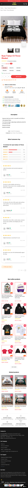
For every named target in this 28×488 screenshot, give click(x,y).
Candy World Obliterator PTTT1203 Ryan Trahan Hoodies (19, 359)
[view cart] (26, 4)
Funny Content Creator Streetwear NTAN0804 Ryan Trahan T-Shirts (20, 338)
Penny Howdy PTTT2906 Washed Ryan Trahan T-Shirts (7, 317)
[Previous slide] (2, 29)
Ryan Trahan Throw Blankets (7, 10)
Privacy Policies (4, 447)
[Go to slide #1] (10, 50)
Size (2, 65)
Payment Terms (4, 459)
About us (3, 443)
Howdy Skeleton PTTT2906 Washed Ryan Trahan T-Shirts (7, 338)
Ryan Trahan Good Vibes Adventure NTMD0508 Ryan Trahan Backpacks (7, 296)
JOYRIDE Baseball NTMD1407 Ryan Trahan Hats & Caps (20, 296)
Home (2, 8)
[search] (24, 4)
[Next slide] (25, 29)
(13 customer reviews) (11, 61)
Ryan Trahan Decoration (10, 8)
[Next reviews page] (25, 270)
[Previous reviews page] (19, 270)
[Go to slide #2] (17, 50)
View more (14, 367)
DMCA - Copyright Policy (6, 449)
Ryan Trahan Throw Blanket (7, 388)
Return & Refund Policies (6, 461)
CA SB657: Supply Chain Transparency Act (9, 451)
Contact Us (3, 462)
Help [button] (25, 486)
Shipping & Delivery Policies (6, 457)
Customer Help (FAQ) (5, 464)
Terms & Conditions (5, 445)
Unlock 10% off (2, 482)
